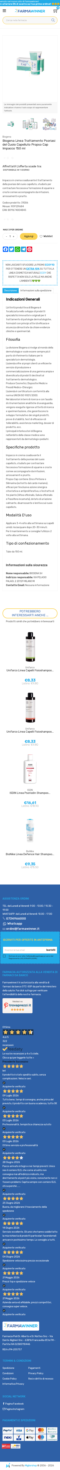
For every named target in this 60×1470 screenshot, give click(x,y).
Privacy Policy (36, 1373)
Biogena (6, 136)
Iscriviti (50, 950)
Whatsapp (14, 923)
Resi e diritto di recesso (40, 1378)
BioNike (30, 851)
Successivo (22, 1061)
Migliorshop (31, 1465)
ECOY (43, 272)
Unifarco (30, 667)
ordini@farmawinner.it (23, 929)
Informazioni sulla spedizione (36, 290)
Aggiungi (28, 236)
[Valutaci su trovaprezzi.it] (17, 1005)
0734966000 (16, 918)
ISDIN (30, 790)
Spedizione (8, 1368)
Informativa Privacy (13, 1384)
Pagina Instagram (14, 1409)
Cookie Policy (9, 1378)
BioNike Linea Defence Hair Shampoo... (30, 854)
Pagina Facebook (14, 1403)
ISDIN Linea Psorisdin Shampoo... (30, 793)
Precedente (8, 1061)
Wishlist (48, 236)
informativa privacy (35, 956)
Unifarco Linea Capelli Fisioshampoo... (30, 670)
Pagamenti (34, 1368)
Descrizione (10, 290)
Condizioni (8, 1373)
